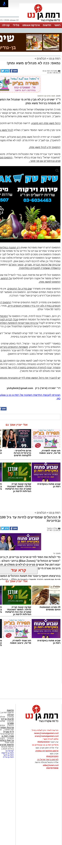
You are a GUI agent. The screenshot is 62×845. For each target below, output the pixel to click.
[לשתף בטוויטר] (5, 72)
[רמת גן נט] (38, 723)
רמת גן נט (54, 58)
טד (54, 553)
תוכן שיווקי (9, 729)
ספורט (10, 723)
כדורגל (11, 725)
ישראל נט (9, 751)
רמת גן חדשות (7, 753)
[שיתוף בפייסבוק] (13, 72)
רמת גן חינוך (8, 755)
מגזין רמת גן (8, 736)
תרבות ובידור (7, 719)
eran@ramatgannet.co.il (46, 736)
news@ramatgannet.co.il (46, 733)
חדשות (47, 25)
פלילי (16, 25)
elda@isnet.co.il (50, 765)
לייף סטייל (8, 731)
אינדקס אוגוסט (31, 25)
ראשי (57, 25)
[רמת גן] (40, 22)
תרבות (11, 721)
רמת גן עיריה (8, 757)
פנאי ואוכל (9, 742)
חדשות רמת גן (7, 712)
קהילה (6, 25)
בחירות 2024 (8, 749)
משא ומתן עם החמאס (46, 96)
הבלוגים (41, 58)
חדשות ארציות (7, 747)
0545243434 (44, 742)
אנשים (11, 738)
